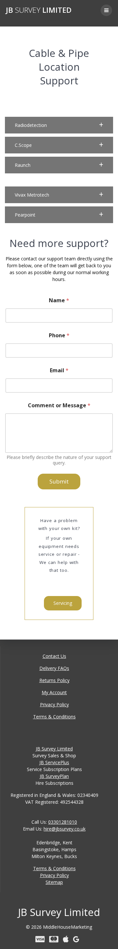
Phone (59, 335)
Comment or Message (59, 405)
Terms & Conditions (54, 716)
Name (59, 300)
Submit (59, 481)
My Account (54, 692)
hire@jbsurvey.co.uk (65, 829)
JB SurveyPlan (54, 776)
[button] (59, 125)
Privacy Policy (54, 704)
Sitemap (54, 882)
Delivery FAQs (54, 668)
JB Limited (38, 10)
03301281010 (62, 822)
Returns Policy (54, 680)
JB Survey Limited (54, 749)
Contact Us (54, 656)
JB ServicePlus (54, 762)
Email (59, 370)
